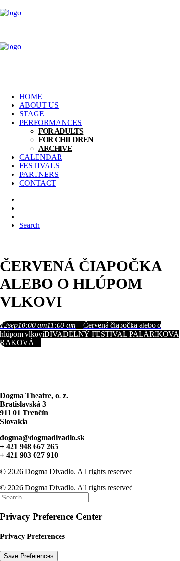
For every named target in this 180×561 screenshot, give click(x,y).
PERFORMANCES (50, 122)
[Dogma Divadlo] (90, 42)
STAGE (31, 114)
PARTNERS (39, 174)
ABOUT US (39, 105)
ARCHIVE (55, 148)
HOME (30, 96)
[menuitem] (99, 96)
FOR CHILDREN (65, 140)
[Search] (44, 497)
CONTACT (37, 183)
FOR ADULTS (60, 131)
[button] (29, 225)
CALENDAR (40, 157)
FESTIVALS (39, 166)
